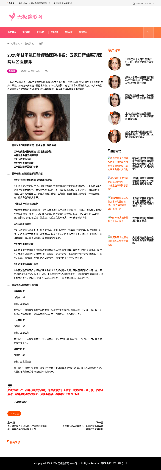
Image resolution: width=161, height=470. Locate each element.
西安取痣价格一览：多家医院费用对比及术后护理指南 (139, 97)
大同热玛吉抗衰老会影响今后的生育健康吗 (143, 240)
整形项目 (26, 32)
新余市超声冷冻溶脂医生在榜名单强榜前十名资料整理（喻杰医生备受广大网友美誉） (143, 163)
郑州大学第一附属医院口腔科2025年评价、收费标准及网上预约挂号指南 (139, 80)
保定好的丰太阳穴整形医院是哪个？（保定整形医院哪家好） (46, 3)
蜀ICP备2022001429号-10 (114, 463)
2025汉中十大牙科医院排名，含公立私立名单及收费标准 (139, 62)
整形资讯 (83, 32)
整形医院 (40, 32)
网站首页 (12, 32)
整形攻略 (54, 32)
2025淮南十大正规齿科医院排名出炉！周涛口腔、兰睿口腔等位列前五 (139, 134)
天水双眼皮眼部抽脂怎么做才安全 (143, 219)
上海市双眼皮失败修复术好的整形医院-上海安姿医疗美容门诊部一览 (143, 201)
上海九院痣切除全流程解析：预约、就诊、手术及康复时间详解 (139, 116)
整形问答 (68, 32)
